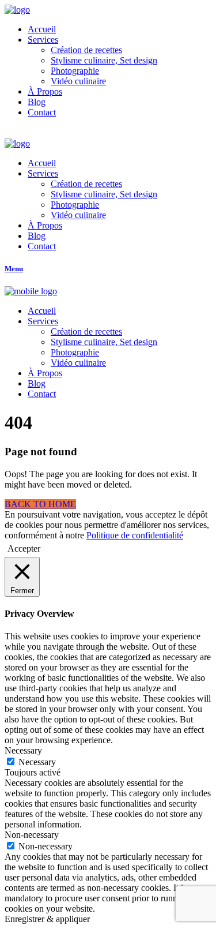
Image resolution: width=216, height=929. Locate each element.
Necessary (37, 762)
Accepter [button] (23, 548)
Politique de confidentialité (134, 535)
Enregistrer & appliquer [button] (47, 919)
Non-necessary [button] (32, 835)
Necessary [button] (23, 750)
